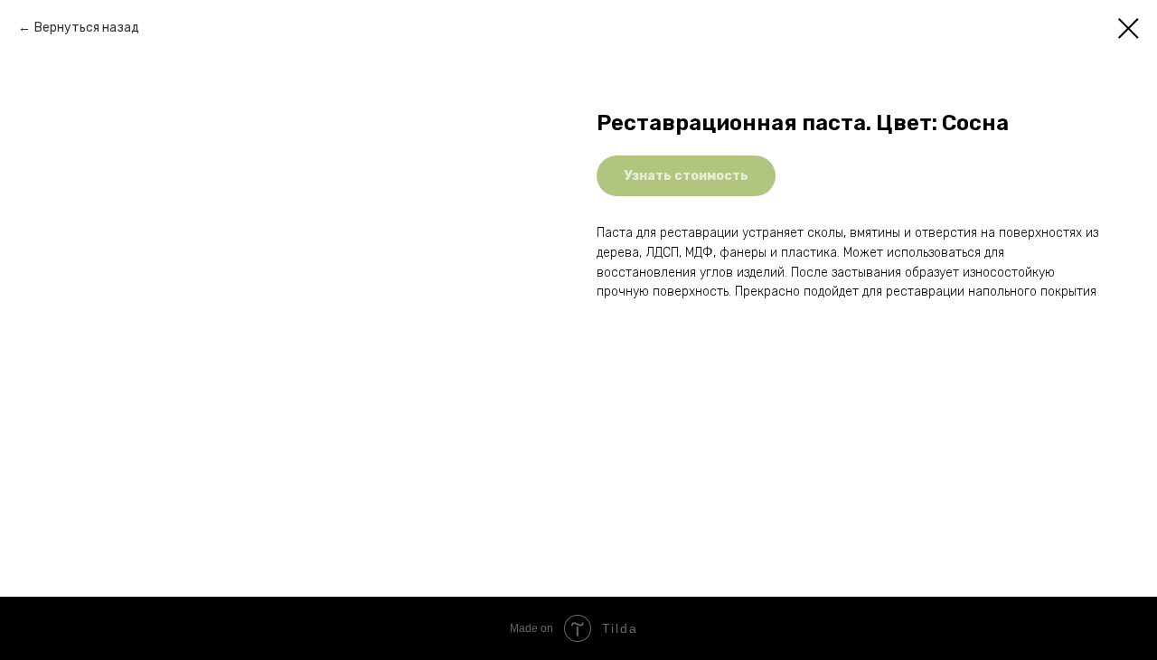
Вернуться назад (86, 27)
